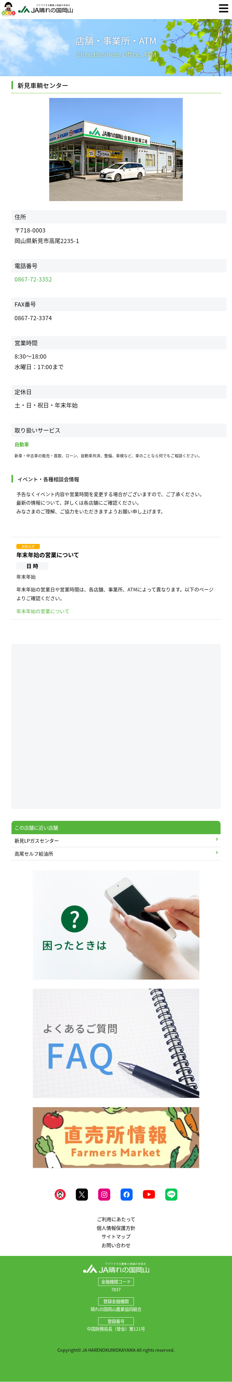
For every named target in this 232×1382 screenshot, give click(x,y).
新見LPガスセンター (36, 840)
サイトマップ (116, 1236)
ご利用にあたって (116, 1219)
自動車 (21, 444)
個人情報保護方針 (116, 1227)
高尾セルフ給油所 (33, 853)
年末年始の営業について (47, 555)
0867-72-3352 (33, 279)
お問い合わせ (116, 1245)
